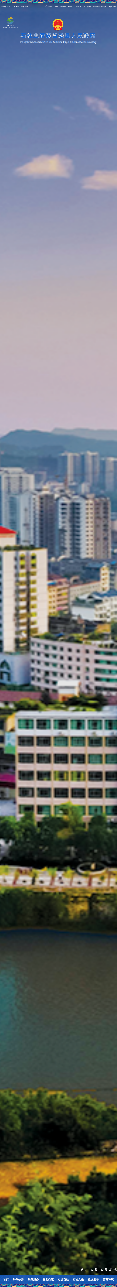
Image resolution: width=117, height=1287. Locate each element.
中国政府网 (5, 6)
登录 (50, 6)
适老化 (71, 6)
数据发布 (93, 1279)
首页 (6, 1279)
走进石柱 (63, 1279)
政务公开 (18, 1279)
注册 (56, 6)
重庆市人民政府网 (21, 6)
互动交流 (48, 1279)
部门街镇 (87, 6)
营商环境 (108, 1279)
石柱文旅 (78, 1279)
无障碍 (63, 6)
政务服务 (33, 1279)
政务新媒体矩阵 (99, 6)
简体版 (78, 6)
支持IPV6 (112, 6)
